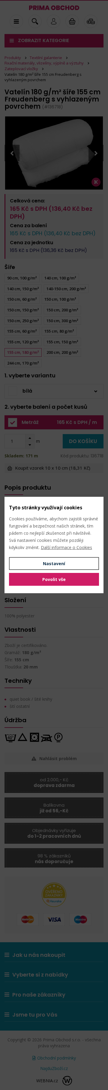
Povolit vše (54, 579)
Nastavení (54, 563)
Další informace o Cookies (66, 547)
